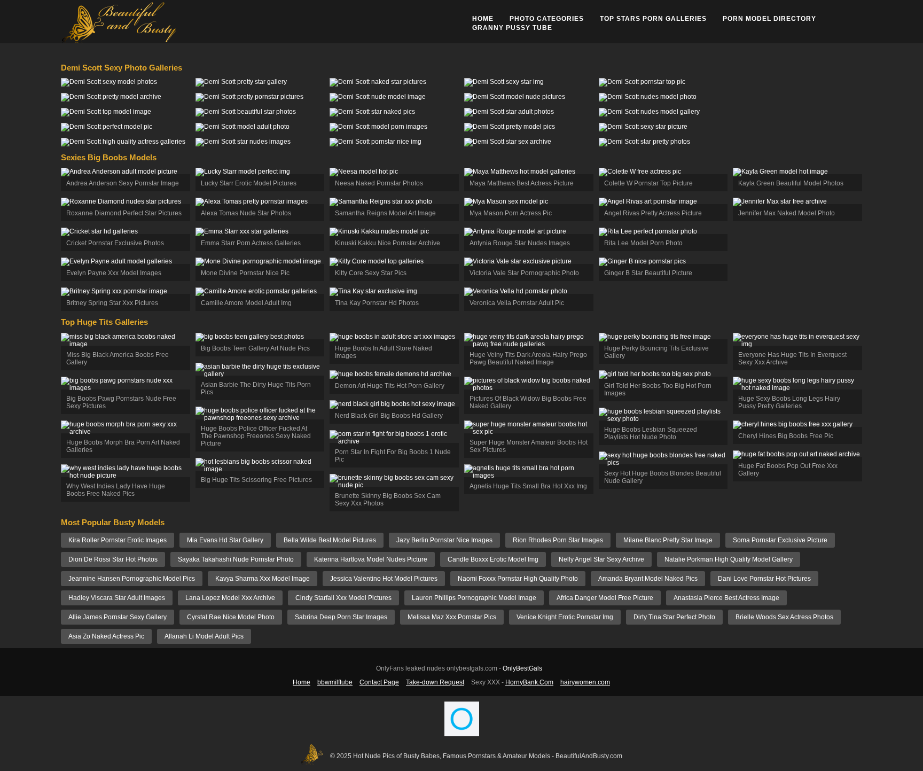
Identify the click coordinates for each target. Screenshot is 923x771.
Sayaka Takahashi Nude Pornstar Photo (236, 559)
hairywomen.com (585, 682)
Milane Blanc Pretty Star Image (668, 540)
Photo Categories (547, 18)
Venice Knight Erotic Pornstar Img (565, 617)
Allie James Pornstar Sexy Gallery (117, 617)
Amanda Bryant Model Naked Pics (648, 578)
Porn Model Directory (769, 18)
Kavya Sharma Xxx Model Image (262, 578)
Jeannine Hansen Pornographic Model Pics (131, 578)
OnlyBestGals (522, 668)
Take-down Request (435, 682)
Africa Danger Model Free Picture (605, 598)
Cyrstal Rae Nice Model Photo (231, 617)
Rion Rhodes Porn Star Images (558, 540)
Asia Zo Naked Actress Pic (106, 636)
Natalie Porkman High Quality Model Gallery (728, 559)
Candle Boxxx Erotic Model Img (493, 559)
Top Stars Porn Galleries (653, 18)
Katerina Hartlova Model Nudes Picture (370, 559)
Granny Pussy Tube (512, 28)
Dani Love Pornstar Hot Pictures (764, 578)
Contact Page (379, 682)
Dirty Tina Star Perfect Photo (674, 617)
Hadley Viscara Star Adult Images (116, 598)
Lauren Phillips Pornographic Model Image (474, 598)
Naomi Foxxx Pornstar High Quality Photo (518, 578)
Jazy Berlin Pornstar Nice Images (444, 540)
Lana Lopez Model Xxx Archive (230, 598)
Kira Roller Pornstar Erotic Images (117, 540)
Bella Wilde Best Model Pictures (330, 540)
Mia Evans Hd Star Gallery (225, 540)
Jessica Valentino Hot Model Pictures (383, 578)
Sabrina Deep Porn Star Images (341, 617)
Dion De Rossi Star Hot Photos (113, 559)
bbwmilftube (335, 682)
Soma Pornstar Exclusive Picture (780, 540)
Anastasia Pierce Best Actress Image (726, 598)
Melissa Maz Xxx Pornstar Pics (452, 617)
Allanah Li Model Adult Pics (204, 636)
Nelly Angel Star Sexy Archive (601, 559)
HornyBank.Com (529, 682)
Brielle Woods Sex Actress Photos (784, 617)
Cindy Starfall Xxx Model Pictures (343, 598)
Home (483, 18)
